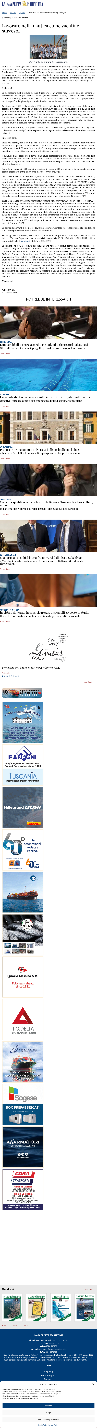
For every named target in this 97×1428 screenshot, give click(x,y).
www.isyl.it (25, 241)
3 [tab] (7, 676)
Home (4, 12)
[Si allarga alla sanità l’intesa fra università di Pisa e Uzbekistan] (48, 536)
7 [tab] (16, 676)
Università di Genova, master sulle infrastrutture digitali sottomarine (45, 397)
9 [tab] (20, 1325)
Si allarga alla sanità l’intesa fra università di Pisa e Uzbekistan (41, 557)
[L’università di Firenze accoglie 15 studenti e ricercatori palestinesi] (48, 322)
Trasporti (48, 1379)
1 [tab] (2, 676)
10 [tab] (22, 1325)
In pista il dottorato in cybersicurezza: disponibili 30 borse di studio (44, 612)
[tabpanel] (48, 670)
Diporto (22, 12)
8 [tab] (18, 676)
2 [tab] (5, 676)
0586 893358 (54, 1343)
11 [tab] (25, 1325)
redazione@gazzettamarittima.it (52, 1349)
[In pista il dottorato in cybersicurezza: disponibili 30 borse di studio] (48, 590)
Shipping (48, 1371)
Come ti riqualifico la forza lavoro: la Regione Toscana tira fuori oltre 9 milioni (46, 503)
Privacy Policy (53, 1425)
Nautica (13, 12)
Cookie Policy (42, 1425)
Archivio (88, 1289)
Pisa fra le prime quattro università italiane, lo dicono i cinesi (40, 450)
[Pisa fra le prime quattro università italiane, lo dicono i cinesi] (48, 428)
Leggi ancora (48, 670)
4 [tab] (9, 676)
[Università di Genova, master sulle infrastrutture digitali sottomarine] (48, 375)
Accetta (48, 1405)
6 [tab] (13, 676)
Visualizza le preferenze (48, 1419)
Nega (48, 1412)
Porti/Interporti (48, 1375)
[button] (93, 1384)
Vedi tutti (88, 682)
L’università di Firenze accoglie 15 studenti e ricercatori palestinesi (44, 344)
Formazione (5, 353)
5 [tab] (11, 676)
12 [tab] (27, 1325)
